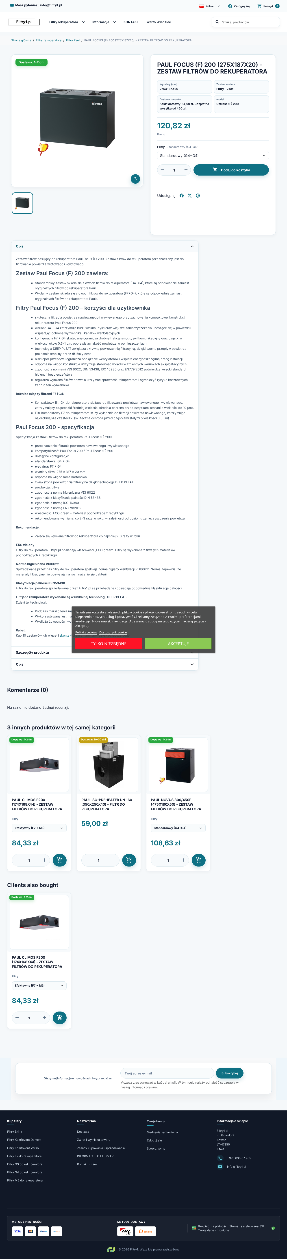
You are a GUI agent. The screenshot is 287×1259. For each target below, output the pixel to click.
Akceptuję (178, 643)
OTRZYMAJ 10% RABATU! (144, 687)
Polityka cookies (86, 632)
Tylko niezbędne (108, 643)
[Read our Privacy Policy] (188, 667)
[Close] (188, 568)
